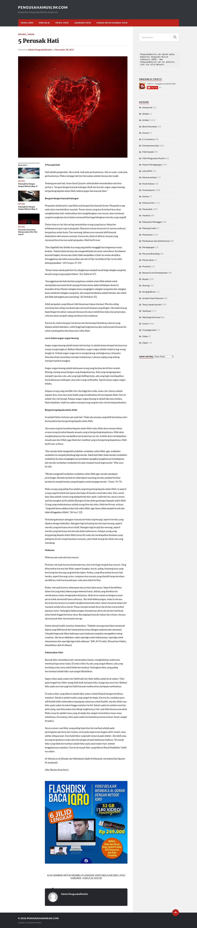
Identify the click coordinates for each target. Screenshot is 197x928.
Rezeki (145, 279)
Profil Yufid (62, 23)
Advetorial (147, 107)
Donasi (145, 132)
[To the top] (175, 912)
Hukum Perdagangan (152, 164)
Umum (31, 34)
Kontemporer (148, 190)
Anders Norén (34, 923)
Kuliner (145, 196)
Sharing (145, 285)
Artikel (22, 34)
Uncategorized (149, 330)
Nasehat (146, 215)
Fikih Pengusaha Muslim (153, 158)
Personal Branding (150, 253)
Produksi (146, 266)
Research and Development (155, 272)
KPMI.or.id (44, 23)
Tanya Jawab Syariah (151, 304)
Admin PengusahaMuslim (40, 49)
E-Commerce (148, 139)
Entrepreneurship (150, 145)
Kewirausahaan (149, 177)
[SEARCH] (175, 37)
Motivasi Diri (148, 202)
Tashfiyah (146, 311)
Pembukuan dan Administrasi (156, 241)
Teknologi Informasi (151, 317)
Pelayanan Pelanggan (152, 222)
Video (145, 336)
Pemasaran (147, 234)
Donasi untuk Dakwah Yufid (112, 23)
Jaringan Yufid (82, 23)
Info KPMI (147, 171)
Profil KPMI (27, 23)
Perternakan (148, 260)
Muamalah (147, 209)
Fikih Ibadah (148, 152)
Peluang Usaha (149, 228)
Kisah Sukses (148, 183)
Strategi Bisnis (148, 291)
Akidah (145, 113)
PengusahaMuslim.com (43, 7)
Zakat (145, 342)
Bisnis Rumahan (149, 126)
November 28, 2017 (64, 49)
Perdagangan (148, 247)
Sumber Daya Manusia (152, 298)
